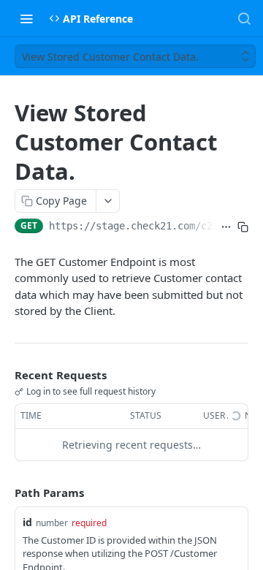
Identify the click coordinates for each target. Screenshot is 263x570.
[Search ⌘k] (244, 18)
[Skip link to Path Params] (4, 492)
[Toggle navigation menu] (26, 18)
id (27, 522)
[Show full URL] (226, 227)
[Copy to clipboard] (242, 227)
